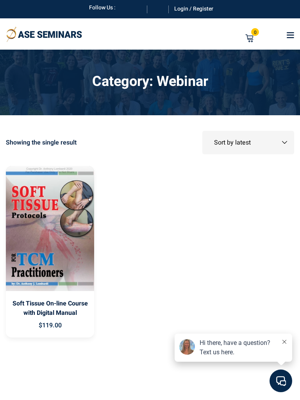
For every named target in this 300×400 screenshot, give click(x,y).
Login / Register (193, 9)
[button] (290, 35)
